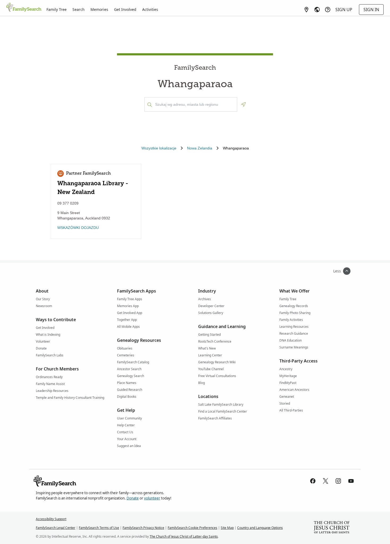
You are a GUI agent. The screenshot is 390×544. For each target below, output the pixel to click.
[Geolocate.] (243, 104)
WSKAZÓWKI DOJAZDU (78, 227)
